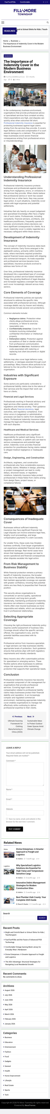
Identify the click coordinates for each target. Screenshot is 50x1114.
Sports (7, 1090)
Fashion (8, 1052)
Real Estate (9, 1085)
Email (9, 799)
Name (9, 789)
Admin (20, 859)
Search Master (23, 904)
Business (8, 56)
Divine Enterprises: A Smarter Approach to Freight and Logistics (22, 2)
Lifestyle (8, 1080)
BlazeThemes (30, 1105)
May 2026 (8, 1005)
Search (6, 913)
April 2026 (9, 1009)
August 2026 (9, 990)
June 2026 (9, 1000)
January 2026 (10, 1024)
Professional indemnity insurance (18, 123)
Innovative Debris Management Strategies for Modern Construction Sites (30, 885)
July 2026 (8, 995)
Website (9, 809)
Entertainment (10, 1047)
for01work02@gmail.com (15, 77)
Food (7, 1057)
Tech (6, 1095)
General (8, 1066)
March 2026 (9, 1014)
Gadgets (8, 1061)
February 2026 (10, 1019)
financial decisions (25, 409)
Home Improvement (12, 1076)
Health (7, 1071)
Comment (10, 761)
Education (9, 1042)
